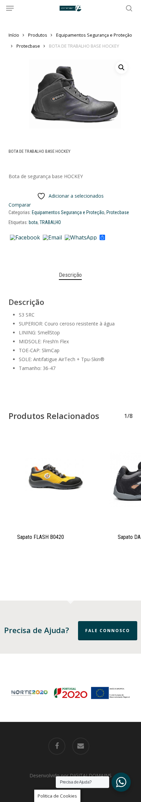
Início (14, 35)
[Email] (52, 238)
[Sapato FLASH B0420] (54, 479)
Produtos (37, 35)
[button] (10, 8)
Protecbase (28, 46)
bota (33, 222)
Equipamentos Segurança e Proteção (94, 35)
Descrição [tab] (70, 274)
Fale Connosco (107, 630)
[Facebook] (25, 238)
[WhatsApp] (80, 238)
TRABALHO (50, 222)
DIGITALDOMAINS (91, 775)
